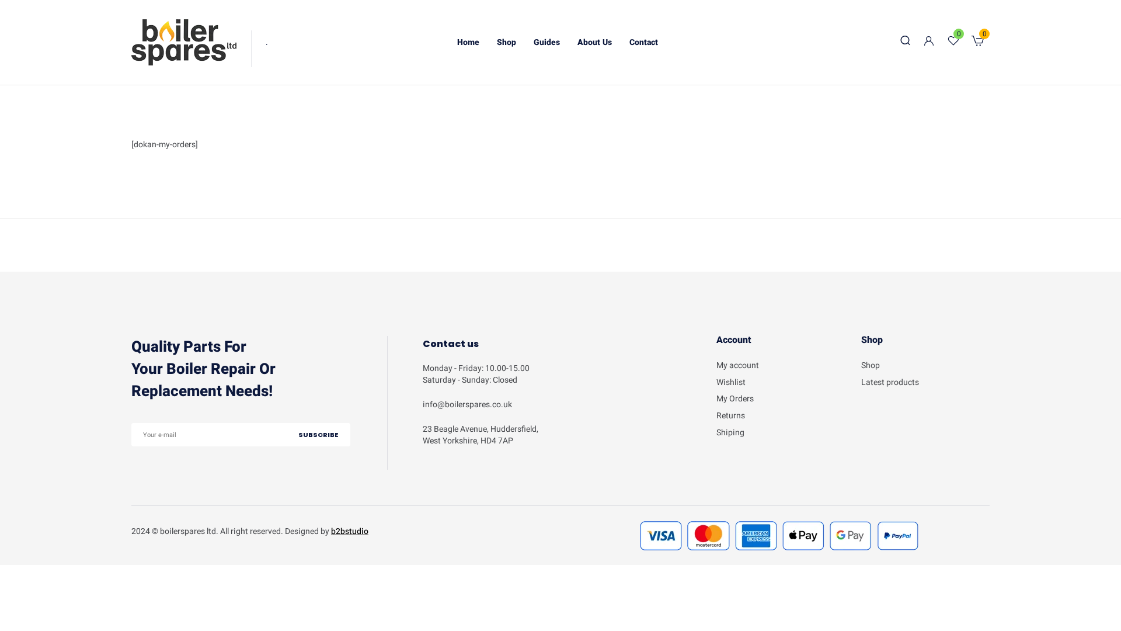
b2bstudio (349, 531)
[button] (978, 42)
